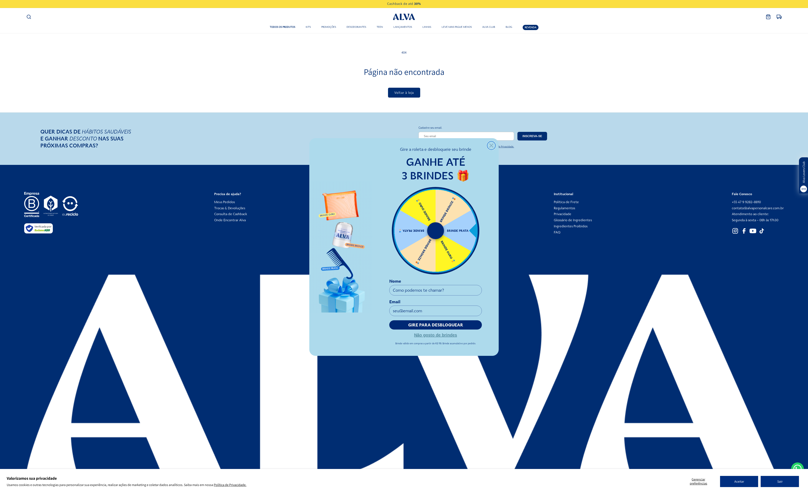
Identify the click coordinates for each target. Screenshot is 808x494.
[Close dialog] (491, 145)
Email (394, 301)
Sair (780, 481)
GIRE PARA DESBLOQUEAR (435, 324)
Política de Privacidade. (230, 485)
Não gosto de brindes (435, 334)
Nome (395, 281)
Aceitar (739, 481)
